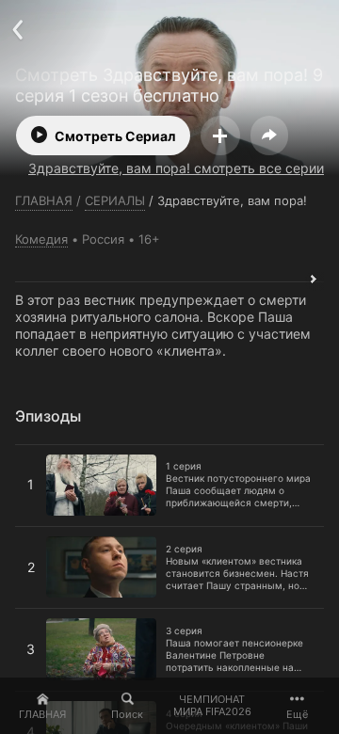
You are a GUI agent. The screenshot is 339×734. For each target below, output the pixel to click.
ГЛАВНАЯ (42, 714)
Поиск (127, 714)
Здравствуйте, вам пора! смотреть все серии (176, 168)
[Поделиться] (269, 135)
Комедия (41, 239)
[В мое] (220, 135)
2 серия (40, 534)
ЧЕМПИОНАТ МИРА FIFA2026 (212, 705)
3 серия (40, 616)
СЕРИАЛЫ (115, 200)
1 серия (39, 452)
